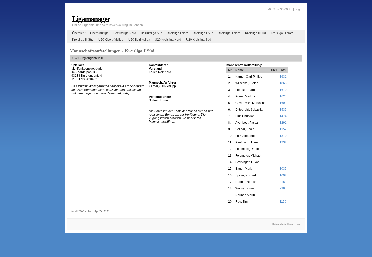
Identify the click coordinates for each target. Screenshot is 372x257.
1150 (283, 201)
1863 (283, 83)
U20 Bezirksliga (139, 39)
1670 (283, 90)
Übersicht (78, 33)
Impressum (294, 224)
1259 (283, 129)
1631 (283, 76)
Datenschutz (279, 224)
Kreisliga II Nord (229, 33)
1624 (283, 96)
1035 (283, 168)
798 (282, 188)
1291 (283, 122)
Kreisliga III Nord (282, 33)
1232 (283, 142)
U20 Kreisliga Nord (168, 39)
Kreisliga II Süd (255, 33)
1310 (283, 136)
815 (282, 182)
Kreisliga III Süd (83, 39)
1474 (283, 116)
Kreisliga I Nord (178, 33)
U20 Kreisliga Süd (198, 39)
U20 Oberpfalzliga (110, 39)
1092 (283, 175)
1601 (283, 103)
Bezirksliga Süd (151, 33)
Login (298, 9)
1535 (283, 109)
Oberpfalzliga (99, 33)
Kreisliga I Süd (203, 33)
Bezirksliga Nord (124, 33)
